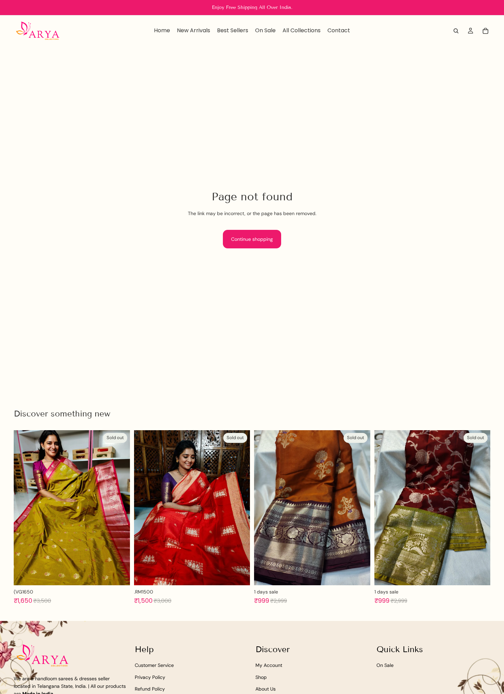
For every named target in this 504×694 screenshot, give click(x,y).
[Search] (456, 30)
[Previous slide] (24, 507)
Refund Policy (150, 689)
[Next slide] (119, 507)
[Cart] (485, 30)
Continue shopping (252, 239)
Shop (261, 677)
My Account (268, 665)
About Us (265, 689)
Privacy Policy (150, 677)
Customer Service (154, 665)
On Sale (385, 665)
